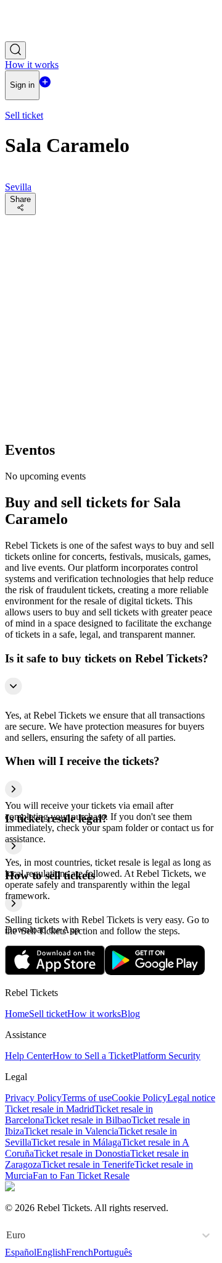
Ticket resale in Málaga (76, 1142)
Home (17, 1013)
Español (20, 1252)
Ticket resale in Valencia (71, 1131)
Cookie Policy (139, 1097)
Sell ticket (48, 1013)
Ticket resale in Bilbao (87, 1120)
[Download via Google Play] (155, 971)
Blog (130, 1013)
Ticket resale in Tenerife (87, 1164)
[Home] (39, 35)
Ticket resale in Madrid (49, 1109)
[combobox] (7, 1235)
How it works (94, 1013)
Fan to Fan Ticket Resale (81, 1175)
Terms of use (87, 1097)
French (79, 1252)
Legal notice (191, 1097)
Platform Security (166, 1055)
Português (112, 1252)
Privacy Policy (33, 1097)
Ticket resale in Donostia (82, 1153)
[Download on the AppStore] (55, 971)
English (51, 1252)
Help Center (28, 1055)
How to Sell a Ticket (92, 1055)
